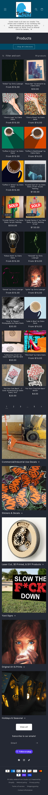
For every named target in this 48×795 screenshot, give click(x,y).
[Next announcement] (43, 25)
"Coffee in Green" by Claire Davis (12, 152)
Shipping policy (32, 786)
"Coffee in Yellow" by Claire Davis (12, 186)
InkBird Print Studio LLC (22, 779)
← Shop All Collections (24, 47)
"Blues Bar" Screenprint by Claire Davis (35, 85)
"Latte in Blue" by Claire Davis (35, 322)
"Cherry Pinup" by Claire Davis (35, 118)
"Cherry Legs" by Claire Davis (13, 118)
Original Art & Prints (12, 667)
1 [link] (6, 406)
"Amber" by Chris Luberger (12, 84)
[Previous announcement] (4, 25)
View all (24, 727)
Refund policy (22, 782)
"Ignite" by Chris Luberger (35, 289)
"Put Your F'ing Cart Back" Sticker (35, 389)
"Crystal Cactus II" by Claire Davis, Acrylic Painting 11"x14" (35, 222)
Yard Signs (7, 615)
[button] (5, 9)
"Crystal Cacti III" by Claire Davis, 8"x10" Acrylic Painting (35, 186)
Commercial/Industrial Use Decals (19, 462)
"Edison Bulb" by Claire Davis (13, 257)
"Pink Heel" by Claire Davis (35, 355)
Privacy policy (34, 782)
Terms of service (18, 786)
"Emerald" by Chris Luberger (35, 257)
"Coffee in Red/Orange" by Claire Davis (35, 152)
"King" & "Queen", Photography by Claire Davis (13, 322)
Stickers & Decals (11, 513)
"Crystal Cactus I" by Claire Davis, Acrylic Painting (12, 221)
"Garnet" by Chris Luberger (12, 289)
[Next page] (41, 407)
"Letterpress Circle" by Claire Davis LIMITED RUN (13, 356)
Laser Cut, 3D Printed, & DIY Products (21, 564)
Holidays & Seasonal (12, 718)
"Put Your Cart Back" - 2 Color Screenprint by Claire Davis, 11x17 (12, 390)
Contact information (25, 790)
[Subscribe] (37, 743)
